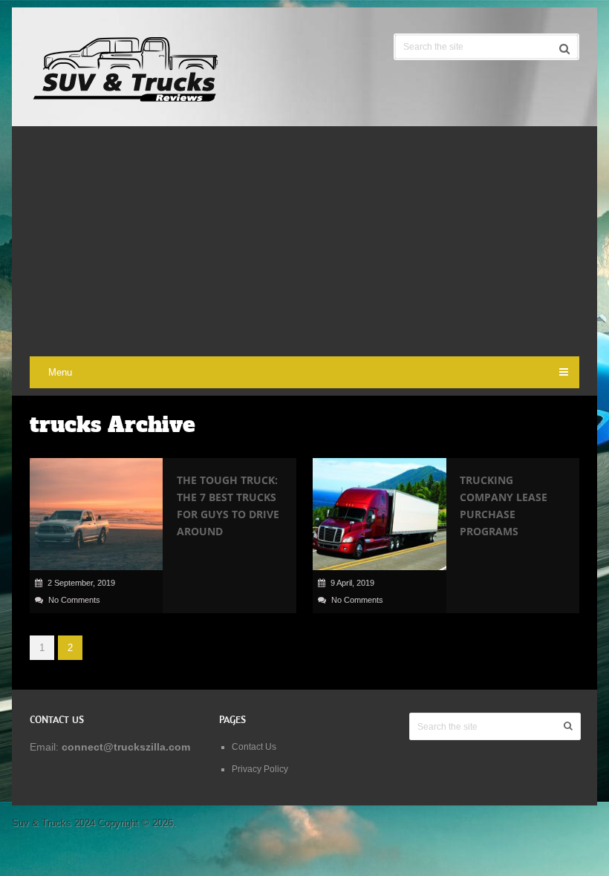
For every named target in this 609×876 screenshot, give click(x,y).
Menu (60, 372)
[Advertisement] (304, 245)
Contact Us (254, 747)
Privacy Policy (260, 769)
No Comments (74, 599)
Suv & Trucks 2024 (53, 822)
